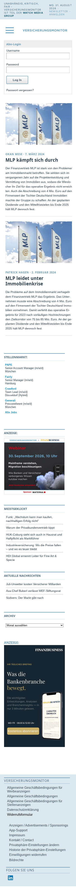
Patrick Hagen (17, 272)
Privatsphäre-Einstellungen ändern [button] (34, 845)
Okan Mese (13, 154)
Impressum (17, 835)
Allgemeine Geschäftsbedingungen (32, 796)
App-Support (18, 830)
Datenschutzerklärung (23, 809)
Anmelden (57, 14)
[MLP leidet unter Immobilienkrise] (39, 242)
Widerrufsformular (20, 814)
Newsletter (58, 11)
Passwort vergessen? (20, 90)
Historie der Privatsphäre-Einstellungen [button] (37, 850)
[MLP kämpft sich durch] (39, 124)
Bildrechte (16, 860)
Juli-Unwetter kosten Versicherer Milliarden (33, 584)
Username (13, 50)
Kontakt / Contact (21, 840)
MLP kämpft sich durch (31, 160)
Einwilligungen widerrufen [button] (28, 854)
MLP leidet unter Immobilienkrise (24, 281)
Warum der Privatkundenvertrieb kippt (30, 527)
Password (12, 64)
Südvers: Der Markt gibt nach (25, 597)
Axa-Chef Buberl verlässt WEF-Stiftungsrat (33, 590)
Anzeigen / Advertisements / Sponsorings (38, 825)
